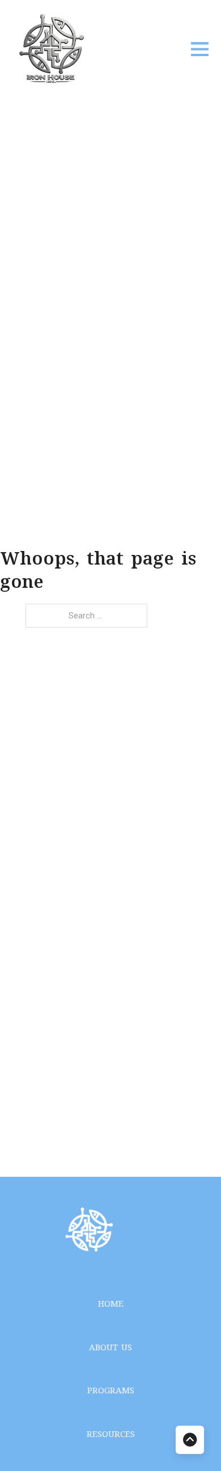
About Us (110, 1348)
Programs (110, 1391)
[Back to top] (190, 1440)
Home (111, 1305)
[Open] (200, 48)
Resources (111, 1435)
